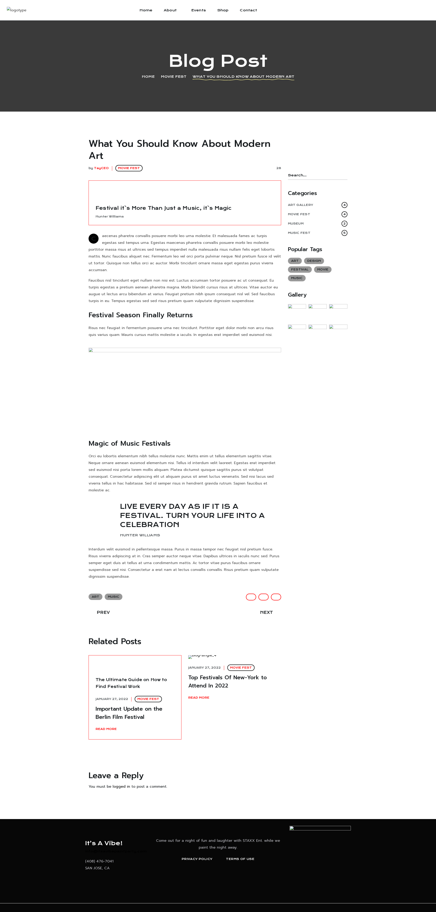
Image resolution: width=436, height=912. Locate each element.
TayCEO (101, 168)
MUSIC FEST (317, 233)
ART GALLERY (317, 205)
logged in (121, 786)
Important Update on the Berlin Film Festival (129, 713)
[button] (212, 876)
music (113, 596)
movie (322, 269)
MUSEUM (317, 223)
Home (148, 77)
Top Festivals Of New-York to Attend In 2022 (227, 681)
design (314, 260)
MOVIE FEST (173, 77)
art (95, 596)
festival (300, 269)
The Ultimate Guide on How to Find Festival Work (131, 683)
